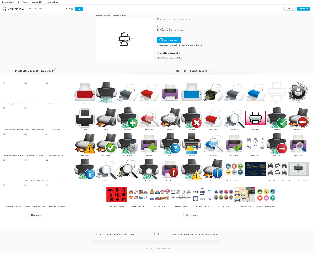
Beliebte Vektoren (8, 2)
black (172, 57)
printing (178, 57)
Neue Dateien (177, 234)
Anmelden (289, 9)
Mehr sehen (36, 215)
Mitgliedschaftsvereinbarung (193, 234)
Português (116, 234)
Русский (108, 234)
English (101, 234)
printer (165, 57)
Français (131, 234)
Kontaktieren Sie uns (211, 234)
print (159, 57)
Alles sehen (193, 215)
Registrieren (303, 9)
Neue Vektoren (23, 2)
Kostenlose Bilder (37, 2)
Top (157, 242)
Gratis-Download (171, 40)
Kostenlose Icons (52, 2)
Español (124, 234)
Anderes (167, 28)
